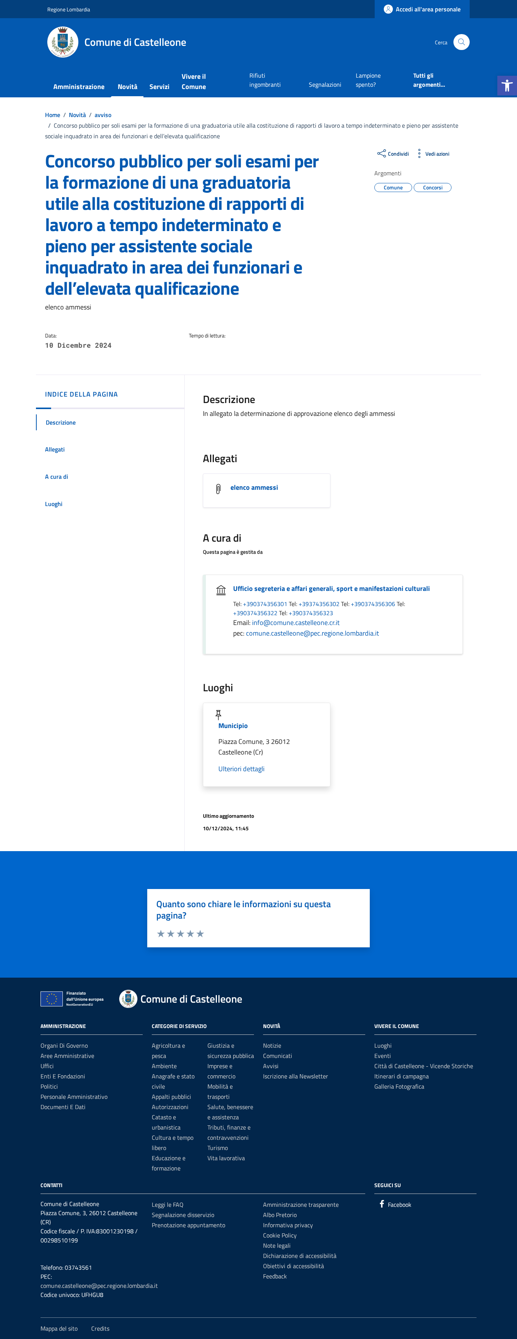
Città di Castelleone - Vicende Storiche (423, 1065)
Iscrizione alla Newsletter (295, 1076)
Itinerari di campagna (401, 1076)
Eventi (382, 1055)
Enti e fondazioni (62, 1076)
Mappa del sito (59, 1328)
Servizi (159, 86)
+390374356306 (374, 603)
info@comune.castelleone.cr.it (295, 622)
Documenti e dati (63, 1106)
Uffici (47, 1065)
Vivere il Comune (194, 81)
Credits (100, 1328)
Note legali (277, 1245)
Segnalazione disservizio (183, 1214)
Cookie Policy (280, 1235)
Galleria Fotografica (399, 1086)
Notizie (272, 1045)
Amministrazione (78, 86)
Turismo (217, 1147)
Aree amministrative (67, 1055)
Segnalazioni (325, 84)
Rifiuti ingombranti (265, 80)
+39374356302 (320, 603)
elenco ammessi (254, 487)
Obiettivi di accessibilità (293, 1265)
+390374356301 (266, 603)
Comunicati (277, 1055)
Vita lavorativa (226, 1157)
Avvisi (271, 1065)
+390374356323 (311, 612)
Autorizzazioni (170, 1106)
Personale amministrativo (73, 1096)
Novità (127, 86)
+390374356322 (256, 612)
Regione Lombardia (68, 9)
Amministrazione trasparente (301, 1204)
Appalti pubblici (171, 1096)
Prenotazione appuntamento (188, 1225)
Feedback (275, 1276)
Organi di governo (64, 1045)
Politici (49, 1086)
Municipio (233, 725)
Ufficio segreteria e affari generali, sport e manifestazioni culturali (331, 588)
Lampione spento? (368, 80)
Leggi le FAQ (168, 1204)
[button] (507, 85)
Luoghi (383, 1045)
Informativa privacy (288, 1225)
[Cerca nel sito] (461, 42)
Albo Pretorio (280, 1214)
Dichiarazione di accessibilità (299, 1255)
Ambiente (164, 1065)
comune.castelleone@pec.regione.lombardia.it (312, 633)
